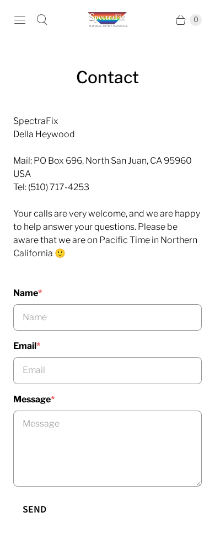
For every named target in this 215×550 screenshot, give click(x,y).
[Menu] (20, 20)
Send (34, 509)
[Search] (42, 20)
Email (26, 346)
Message (34, 399)
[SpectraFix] (107, 19)
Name (27, 293)
